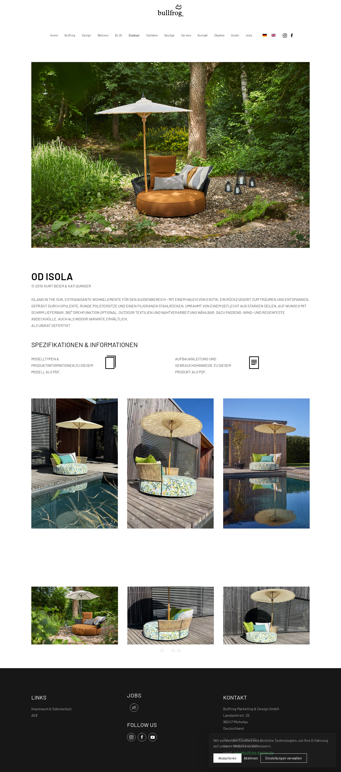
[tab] (162, 650)
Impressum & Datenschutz (51, 708)
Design (86, 35)
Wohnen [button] (103, 35)
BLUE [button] (118, 35)
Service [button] (186, 35)
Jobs (249, 35)
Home (54, 35)
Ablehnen (251, 758)
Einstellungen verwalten (283, 758)
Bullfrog (69, 35)
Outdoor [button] (134, 35)
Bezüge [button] (169, 35)
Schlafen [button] (152, 35)
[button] (74, 463)
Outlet (235, 35)
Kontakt (203, 35)
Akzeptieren (227, 758)
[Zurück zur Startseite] (170, 11)
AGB (34, 715)
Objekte (219, 35)
